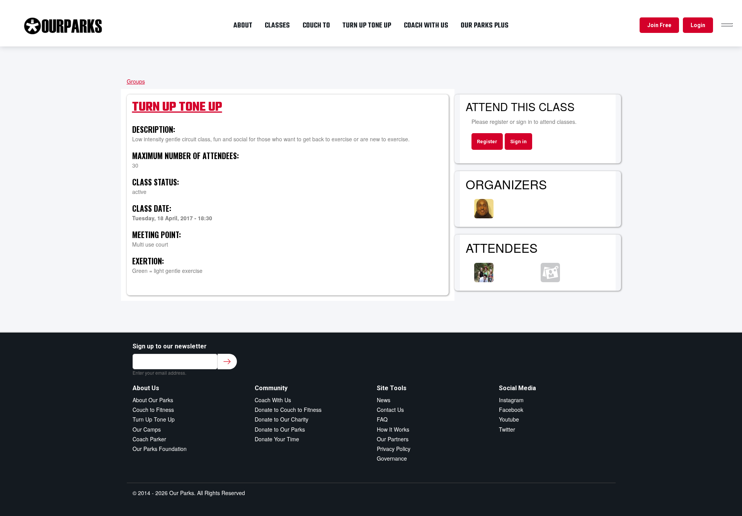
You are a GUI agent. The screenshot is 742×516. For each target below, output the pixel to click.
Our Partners (392, 439)
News (383, 400)
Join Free (659, 25)
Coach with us (426, 25)
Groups (136, 81)
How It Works (393, 429)
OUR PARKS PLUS (485, 25)
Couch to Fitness (153, 409)
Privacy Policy (393, 449)
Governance (392, 458)
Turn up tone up (366, 25)
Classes (277, 25)
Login (698, 25)
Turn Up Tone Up (177, 107)
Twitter (507, 429)
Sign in (518, 141)
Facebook (511, 409)
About (242, 25)
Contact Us (390, 409)
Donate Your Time (277, 439)
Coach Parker (149, 439)
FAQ (382, 419)
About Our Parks (153, 400)
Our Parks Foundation (160, 449)
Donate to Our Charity (281, 419)
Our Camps (147, 429)
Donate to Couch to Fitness (288, 409)
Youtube (509, 419)
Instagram (511, 400)
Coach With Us (273, 400)
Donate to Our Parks (280, 429)
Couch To (316, 25)
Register (487, 141)
